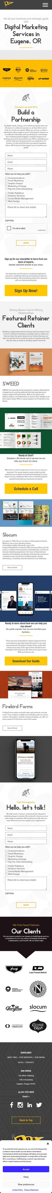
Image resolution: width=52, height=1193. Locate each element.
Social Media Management (20, 198)
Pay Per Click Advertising (20, 189)
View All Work (12, 567)
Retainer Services (16, 195)
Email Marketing (15, 180)
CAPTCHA (9, 220)
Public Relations (16, 193)
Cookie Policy (17, 1190)
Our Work (40, 1057)
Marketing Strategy (17, 186)
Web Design (14, 201)
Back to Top (26, 1120)
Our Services (25, 1057)
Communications (16, 178)
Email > (26, 1096)
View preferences (26, 1184)
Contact (30, 1062)
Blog (20, 1062)
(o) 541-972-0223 (26, 1092)
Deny (26, 1177)
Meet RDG (12, 1057)
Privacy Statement (31, 1190)
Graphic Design (15, 183)
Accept (26, 1169)
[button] (47, 1143)
